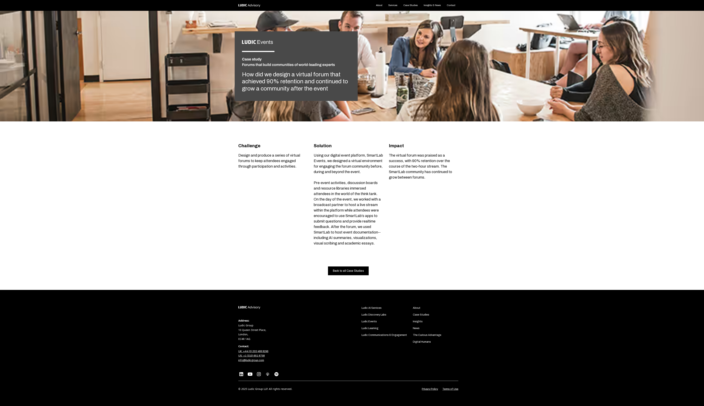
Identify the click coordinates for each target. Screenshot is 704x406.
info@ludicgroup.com (251, 360)
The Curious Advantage (427, 335)
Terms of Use (450, 389)
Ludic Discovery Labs (374, 314)
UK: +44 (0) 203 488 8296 (253, 351)
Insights (418, 321)
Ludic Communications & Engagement (384, 335)
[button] (392, 5)
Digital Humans (422, 341)
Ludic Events (369, 321)
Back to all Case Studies (348, 270)
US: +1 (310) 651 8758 (251, 355)
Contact (451, 5)
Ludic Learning (370, 328)
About (379, 5)
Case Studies (410, 5)
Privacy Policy (430, 389)
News (416, 328)
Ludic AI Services (372, 308)
